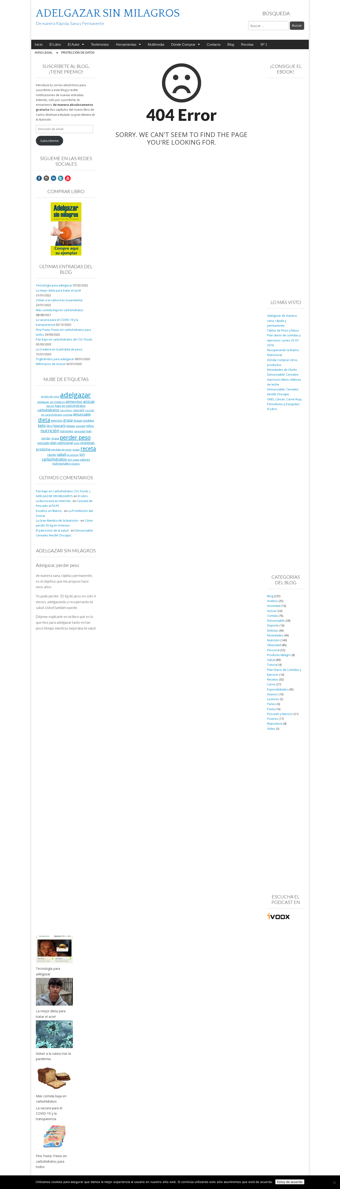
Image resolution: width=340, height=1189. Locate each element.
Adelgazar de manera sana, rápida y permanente (282, 321)
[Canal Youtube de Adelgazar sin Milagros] (68, 178)
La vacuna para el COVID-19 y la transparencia (49, 1113)
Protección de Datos (77, 52)
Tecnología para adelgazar (54, 285)
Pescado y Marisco (280, 714)
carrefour (66, 410)
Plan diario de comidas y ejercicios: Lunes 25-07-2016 (283, 340)
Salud (271, 660)
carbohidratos (48, 409)
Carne (271, 684)
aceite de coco (50, 396)
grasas (77, 421)
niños (90, 426)
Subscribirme (49, 141)
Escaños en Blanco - (49, 511)
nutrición (49, 430)
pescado (43, 443)
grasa (68, 420)
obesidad (80, 431)
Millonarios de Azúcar (51, 364)
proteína (43, 449)
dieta (44, 419)
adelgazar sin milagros (51, 402)
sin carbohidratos (63, 457)
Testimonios (100, 44)
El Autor (74, 44)
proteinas (87, 443)
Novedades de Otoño (282, 370)
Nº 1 (264, 44)
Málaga (70, 426)
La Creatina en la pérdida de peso (59, 349)
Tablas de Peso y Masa (283, 330)
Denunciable (276, 621)
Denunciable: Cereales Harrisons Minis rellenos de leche (284, 379)
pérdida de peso (61, 449)
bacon (50, 405)
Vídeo (271, 729)
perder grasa (50, 438)
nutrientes (66, 431)
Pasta (271, 709)
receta (88, 448)
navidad (80, 426)
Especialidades (277, 689)
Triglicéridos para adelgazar (55, 359)
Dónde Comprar (183, 44)
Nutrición (273, 640)
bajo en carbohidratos (70, 406)
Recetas (247, 44)
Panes (271, 704)
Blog (230, 44)
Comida (272, 616)
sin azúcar (72, 454)
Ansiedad (273, 606)
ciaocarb (78, 410)
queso (76, 449)
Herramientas (126, 44)
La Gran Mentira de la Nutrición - (58, 521)
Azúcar (272, 611)
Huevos (272, 694)
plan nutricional (61, 443)
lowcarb (59, 425)
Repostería (274, 724)
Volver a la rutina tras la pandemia (59, 300)
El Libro (55, 44)
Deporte (273, 625)
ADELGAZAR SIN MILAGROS (108, 13)
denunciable (82, 414)
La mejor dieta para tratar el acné (58, 290)
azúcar (89, 401)
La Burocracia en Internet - (54, 501)
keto (42, 425)
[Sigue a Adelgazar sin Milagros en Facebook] (39, 178)
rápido (51, 454)
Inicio (39, 44)
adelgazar (75, 394)
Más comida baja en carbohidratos (59, 310)
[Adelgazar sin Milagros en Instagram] (46, 178)
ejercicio (56, 420)
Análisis (272, 601)
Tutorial (272, 665)
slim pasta (73, 459)
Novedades (275, 635)
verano (75, 463)
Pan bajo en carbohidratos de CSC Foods (64, 339)
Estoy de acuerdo (290, 1182)
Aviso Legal (44, 52)
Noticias (272, 631)
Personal (273, 650)
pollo (77, 443)
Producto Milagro (279, 655)
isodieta (88, 420)
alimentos (74, 401)
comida (67, 414)
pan (89, 431)
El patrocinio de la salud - (53, 530)
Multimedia (156, 44)
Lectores (273, 699)
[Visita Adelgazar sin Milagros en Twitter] (60, 178)
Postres (272, 719)
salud (61, 454)
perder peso (75, 437)
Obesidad (274, 645)
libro (49, 426)
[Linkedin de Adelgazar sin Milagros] (53, 178)
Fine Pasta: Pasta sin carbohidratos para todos (51, 1161)
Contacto (213, 44)
